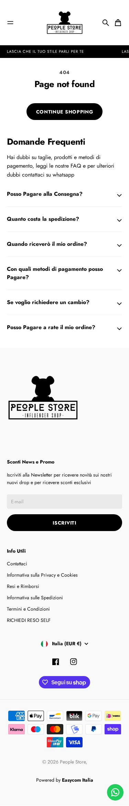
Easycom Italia (77, 780)
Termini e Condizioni (28, 608)
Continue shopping (64, 111)
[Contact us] (115, 792)
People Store (73, 761)
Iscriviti (64, 522)
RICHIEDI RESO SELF (29, 620)
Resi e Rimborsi (23, 586)
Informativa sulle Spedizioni (35, 597)
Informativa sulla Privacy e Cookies (42, 575)
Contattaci (17, 563)
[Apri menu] (10, 22)
